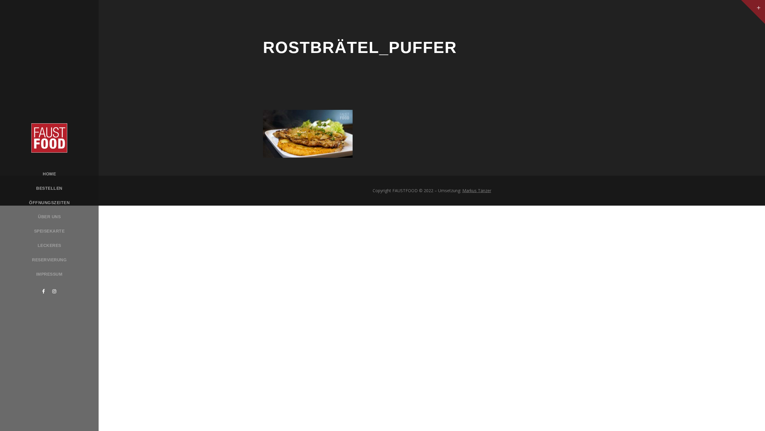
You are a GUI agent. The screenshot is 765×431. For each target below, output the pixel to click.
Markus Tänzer (476, 190)
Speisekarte (49, 231)
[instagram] (54, 291)
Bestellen (49, 188)
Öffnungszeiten (49, 202)
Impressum (49, 274)
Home (49, 174)
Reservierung (49, 259)
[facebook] (43, 291)
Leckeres (49, 245)
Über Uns (49, 216)
